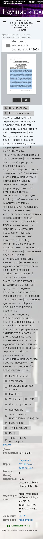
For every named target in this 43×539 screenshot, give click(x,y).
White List (15, 399)
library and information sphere (22, 387)
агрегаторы (16, 380)
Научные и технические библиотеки (26, 464)
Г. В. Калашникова (20, 113)
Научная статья (18, 375)
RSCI (32, 399)
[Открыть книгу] (21, 74)
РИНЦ (12, 433)
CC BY (22, 516)
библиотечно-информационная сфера (24, 416)
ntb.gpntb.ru (26, 519)
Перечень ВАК (17, 422)
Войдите (5, 530)
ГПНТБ (7, 445)
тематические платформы (17, 439)
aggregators (16, 409)
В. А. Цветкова (18, 107)
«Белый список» (19, 427)
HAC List (14, 394)
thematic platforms (20, 404)
